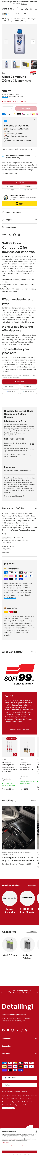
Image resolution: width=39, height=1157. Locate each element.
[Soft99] (19, 674)
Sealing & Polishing (27, 956)
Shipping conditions (26, 1099)
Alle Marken (32, 885)
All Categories (32, 932)
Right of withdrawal (17, 1102)
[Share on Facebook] (14, 234)
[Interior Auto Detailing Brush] (27, 747)
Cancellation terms (29, 1102)
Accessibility (5, 1105)
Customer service (12, 1096)
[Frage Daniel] (22, 8)
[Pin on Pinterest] (19, 234)
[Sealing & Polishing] (27, 944)
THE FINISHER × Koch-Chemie (27, 910)
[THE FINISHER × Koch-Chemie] (27, 898)
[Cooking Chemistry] (9, 898)
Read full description (9, 174)
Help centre (21, 1096)
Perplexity (29, 189)
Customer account (31, 1096)
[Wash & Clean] (9, 944)
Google (12, 189)
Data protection (6, 1102)
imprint (4, 1096)
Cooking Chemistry (9, 910)
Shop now (19, 4)
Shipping (5, 96)
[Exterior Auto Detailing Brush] (9, 747)
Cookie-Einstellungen (27, 1105)
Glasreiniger (31, 19)
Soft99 (4, 73)
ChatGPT (11, 186)
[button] (31, 8)
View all (34, 652)
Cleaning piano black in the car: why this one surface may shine (18, 859)
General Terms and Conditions (10, 1099)
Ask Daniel (20, 183)
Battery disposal (14, 1105)
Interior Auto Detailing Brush (25, 763)
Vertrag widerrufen (8, 1108)
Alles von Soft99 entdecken (19, 730)
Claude (29, 186)
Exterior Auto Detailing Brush (8, 763)
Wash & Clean (10, 955)
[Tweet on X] (10, 234)
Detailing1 (9, 1091)
